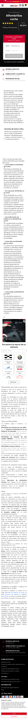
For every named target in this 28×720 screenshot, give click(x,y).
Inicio (9, 12)
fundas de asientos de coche (15, 592)
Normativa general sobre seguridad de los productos (13, 665)
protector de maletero (12, 594)
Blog (2, 689)
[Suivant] (24, 138)
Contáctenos (5, 673)
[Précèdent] (4, 138)
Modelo (8, 50)
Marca (8, 45)
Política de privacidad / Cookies (10, 671)
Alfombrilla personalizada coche (10, 679)
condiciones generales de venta (10, 668)
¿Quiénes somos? (5, 662)
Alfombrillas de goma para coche (10, 681)
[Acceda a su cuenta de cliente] (23, 5)
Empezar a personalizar (14, 56)
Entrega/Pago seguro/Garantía (10, 687)
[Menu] (5, 5)
